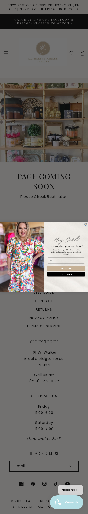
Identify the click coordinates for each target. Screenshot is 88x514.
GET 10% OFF (66, 268)
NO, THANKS (66, 274)
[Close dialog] (85, 224)
